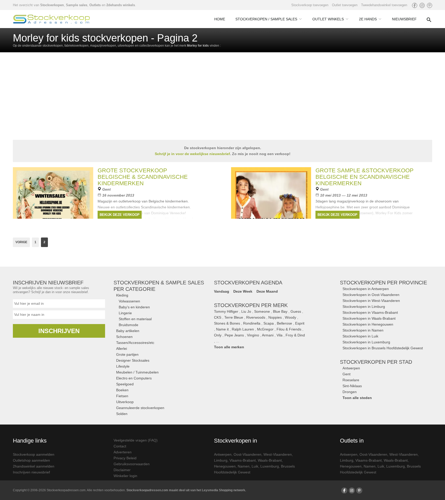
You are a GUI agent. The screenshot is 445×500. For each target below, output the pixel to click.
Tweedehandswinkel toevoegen (384, 5)
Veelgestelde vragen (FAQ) (136, 440)
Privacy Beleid (125, 458)
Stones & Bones (227, 323)
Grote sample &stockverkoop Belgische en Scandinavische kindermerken (364, 177)
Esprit (299, 323)
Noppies (275, 317)
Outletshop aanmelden (31, 460)
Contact (120, 446)
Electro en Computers (134, 378)
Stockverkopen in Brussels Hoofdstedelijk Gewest (383, 348)
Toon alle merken (229, 347)
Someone (262, 311)
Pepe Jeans (234, 335)
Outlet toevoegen (344, 5)
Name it (222, 329)
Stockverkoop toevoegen (309, 5)
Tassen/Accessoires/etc (135, 343)
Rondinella (251, 323)
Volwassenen (129, 301)
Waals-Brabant (270, 460)
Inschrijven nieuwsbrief (31, 472)
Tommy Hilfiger (226, 311)
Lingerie (125, 313)
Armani (267, 335)
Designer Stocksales (132, 360)
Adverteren (123, 452)
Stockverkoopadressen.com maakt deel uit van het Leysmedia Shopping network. (186, 490)
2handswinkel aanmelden (33, 466)
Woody (290, 317)
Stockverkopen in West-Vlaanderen (371, 301)
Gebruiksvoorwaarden (132, 464)
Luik (255, 466)
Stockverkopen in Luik (360, 336)
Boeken (122, 390)
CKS (217, 317)
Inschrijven (59, 330)
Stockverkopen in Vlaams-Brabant (370, 312)
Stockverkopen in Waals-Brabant (369, 318)
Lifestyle (123, 366)
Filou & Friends (289, 329)
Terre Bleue (233, 317)
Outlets (95, 5)
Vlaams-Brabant (242, 460)
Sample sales (76, 5)
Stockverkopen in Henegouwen (368, 324)
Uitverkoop (125, 402)
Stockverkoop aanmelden (33, 454)
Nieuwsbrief (404, 19)
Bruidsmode (128, 325)
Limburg (220, 460)
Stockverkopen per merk (251, 305)
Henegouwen (225, 466)
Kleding (122, 295)
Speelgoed (125, 384)
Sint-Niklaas (352, 386)
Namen (244, 466)
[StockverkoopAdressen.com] (51, 19)
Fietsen (122, 396)
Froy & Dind (295, 335)
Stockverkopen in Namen (363, 330)
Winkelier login (125, 476)
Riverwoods (255, 317)
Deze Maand (267, 291)
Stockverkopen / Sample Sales (266, 19)
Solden (121, 414)
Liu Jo (246, 311)
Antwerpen (351, 368)
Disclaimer (122, 470)
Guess (295, 311)
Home (219, 19)
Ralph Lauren (243, 329)
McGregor (265, 329)
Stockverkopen (52, 5)
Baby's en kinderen (134, 307)
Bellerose (284, 323)
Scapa (268, 323)
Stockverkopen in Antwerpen (366, 289)
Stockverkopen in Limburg (364, 306)
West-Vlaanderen (277, 454)
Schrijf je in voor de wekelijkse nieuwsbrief (192, 154)
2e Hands (368, 19)
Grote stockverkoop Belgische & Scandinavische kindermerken (143, 177)
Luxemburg (269, 466)
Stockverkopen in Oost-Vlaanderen (371, 295)
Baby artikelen (127, 331)
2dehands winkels (120, 5)
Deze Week (242, 291)
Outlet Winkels (328, 19)
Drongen (350, 392)
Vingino (253, 335)
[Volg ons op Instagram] (422, 5)
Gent (346, 374)
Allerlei (121, 348)
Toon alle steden (357, 398)
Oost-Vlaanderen (247, 454)
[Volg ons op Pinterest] (429, 5)
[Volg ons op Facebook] (414, 5)
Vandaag (221, 291)
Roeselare (351, 380)
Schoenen (124, 337)
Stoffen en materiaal (135, 319)
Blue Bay (280, 311)
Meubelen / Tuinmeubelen (137, 372)
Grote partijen (127, 354)
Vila (280, 335)
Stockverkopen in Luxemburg (366, 342)
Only (217, 335)
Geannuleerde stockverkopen (140, 408)
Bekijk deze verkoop (120, 215)
